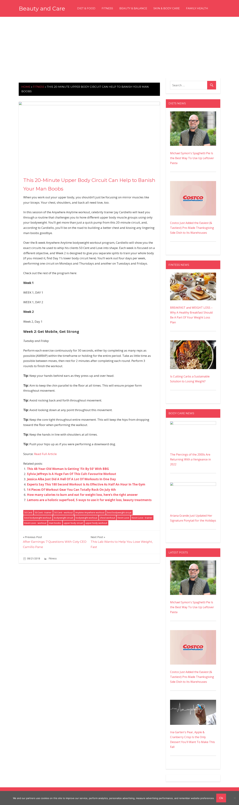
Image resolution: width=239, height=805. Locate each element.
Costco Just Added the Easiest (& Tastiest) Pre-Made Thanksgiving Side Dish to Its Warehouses (192, 228)
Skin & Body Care (166, 8)
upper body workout (96, 523)
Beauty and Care (42, 8)
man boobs (55, 523)
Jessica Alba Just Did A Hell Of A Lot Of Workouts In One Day (71, 479)
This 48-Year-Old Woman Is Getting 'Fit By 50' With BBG (68, 469)
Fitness (107, 8)
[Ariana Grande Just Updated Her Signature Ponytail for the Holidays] (193, 485)
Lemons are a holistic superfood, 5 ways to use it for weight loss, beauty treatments (89, 500)
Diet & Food (86, 8)
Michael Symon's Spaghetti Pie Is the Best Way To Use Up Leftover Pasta (192, 158)
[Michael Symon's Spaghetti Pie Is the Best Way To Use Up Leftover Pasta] (193, 114)
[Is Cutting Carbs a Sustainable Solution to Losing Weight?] (193, 343)
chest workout (107, 517)
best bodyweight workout (37, 517)
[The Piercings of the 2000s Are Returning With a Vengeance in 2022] (193, 424)
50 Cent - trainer (43, 512)
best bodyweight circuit (119, 512)
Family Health (197, 8)
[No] (234, 798)
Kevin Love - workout (35, 523)
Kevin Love (123, 517)
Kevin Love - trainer (142, 517)
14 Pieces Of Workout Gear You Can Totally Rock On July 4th (71, 490)
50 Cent (28, 512)
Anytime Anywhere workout (89, 512)
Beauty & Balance (133, 8)
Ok (221, 798)
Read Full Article (45, 454)
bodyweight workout (86, 517)
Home (25, 86)
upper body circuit (73, 523)
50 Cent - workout (63, 512)
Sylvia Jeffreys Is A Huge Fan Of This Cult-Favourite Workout (71, 474)
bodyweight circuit (63, 517)
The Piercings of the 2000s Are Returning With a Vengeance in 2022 (190, 459)
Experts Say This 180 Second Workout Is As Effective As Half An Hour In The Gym (86, 484)
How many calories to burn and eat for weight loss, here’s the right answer (82, 495)
